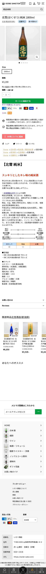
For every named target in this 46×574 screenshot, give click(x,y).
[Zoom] (37, 57)
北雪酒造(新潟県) (8, 21)
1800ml (7, 71)
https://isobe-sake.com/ (24, 557)
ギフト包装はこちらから (11, 105)
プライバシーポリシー (20, 504)
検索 (14, 495)
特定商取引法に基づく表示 (22, 501)
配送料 (7, 87)
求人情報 (16, 492)
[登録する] (38, 411)
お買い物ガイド (18, 498)
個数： (7, 90)
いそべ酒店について (20, 488)
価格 (4, 78)
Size (4, 67)
